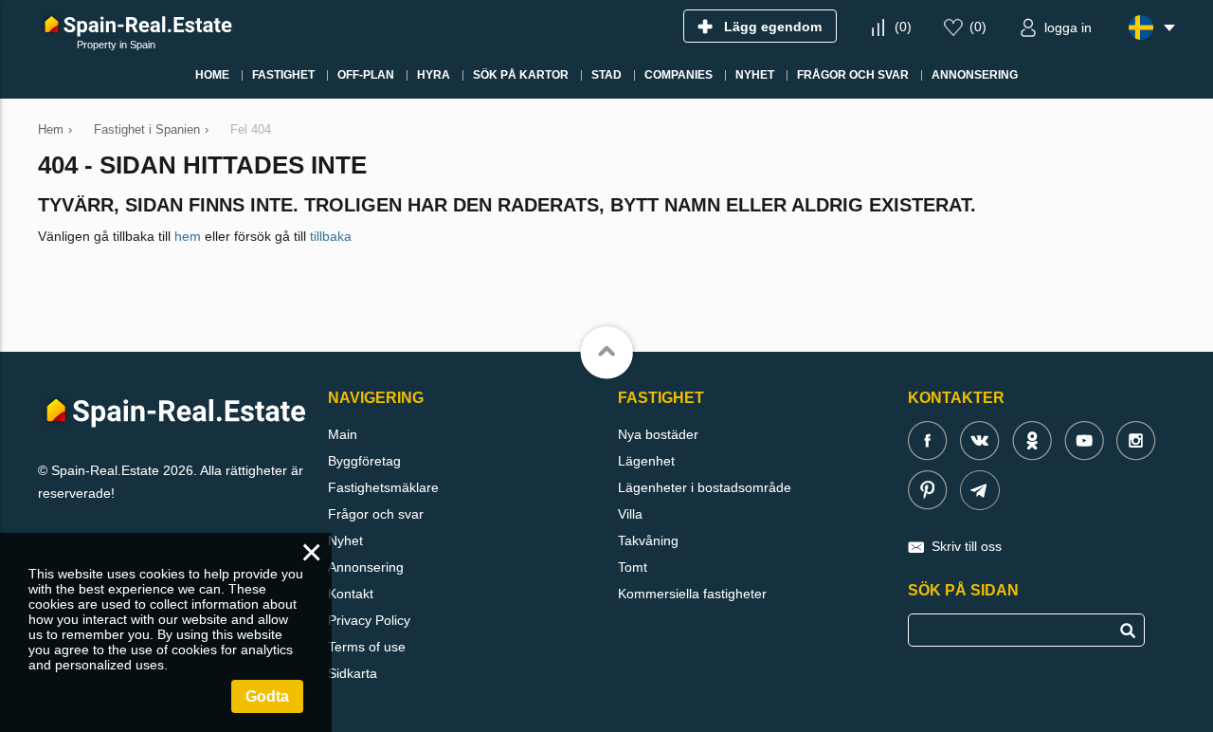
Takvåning (648, 540)
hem (187, 236)
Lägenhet (646, 460)
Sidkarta (352, 673)
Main (342, 434)
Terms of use (367, 646)
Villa (630, 514)
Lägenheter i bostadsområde (704, 487)
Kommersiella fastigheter (692, 593)
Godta (267, 696)
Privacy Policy (369, 620)
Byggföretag (364, 460)
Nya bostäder (658, 434)
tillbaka (331, 236)
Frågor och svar (376, 514)
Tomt (632, 567)
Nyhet (345, 540)
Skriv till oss (967, 546)
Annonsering (366, 567)
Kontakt (350, 593)
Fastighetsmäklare (383, 487)
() (903, 26)
